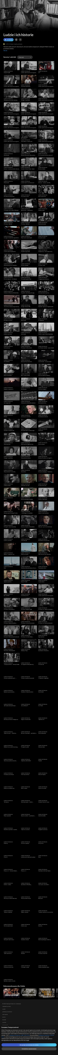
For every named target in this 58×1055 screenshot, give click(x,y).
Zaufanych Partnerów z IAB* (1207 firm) (19, 1035)
